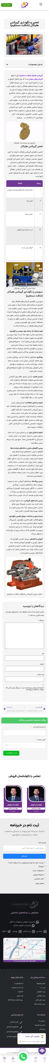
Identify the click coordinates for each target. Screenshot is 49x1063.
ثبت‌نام (24, 856)
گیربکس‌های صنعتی (36, 79)
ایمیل (42, 664)
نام (43, 654)
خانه (44, 1061)
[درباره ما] (13, 1058)
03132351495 (12, 1032)
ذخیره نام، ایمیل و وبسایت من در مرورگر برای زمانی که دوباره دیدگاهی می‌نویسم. (25, 689)
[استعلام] (35, 1058)
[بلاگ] (4, 1058)
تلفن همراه (41, 739)
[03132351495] (21, 1032)
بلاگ (4, 1061)
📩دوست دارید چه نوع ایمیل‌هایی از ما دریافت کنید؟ (27, 863)
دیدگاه (41, 621)
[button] (7, 65)
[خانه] (44, 1058)
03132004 (14, 1022)
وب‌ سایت (40, 674)
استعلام (36, 1061)
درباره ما (13, 1061)
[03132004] (21, 1022)
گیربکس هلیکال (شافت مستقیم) (31, 75)
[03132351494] (21, 1027)
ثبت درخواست (11, 753)
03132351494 (12, 1027)
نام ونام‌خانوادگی (39, 727)
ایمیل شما (42, 842)
